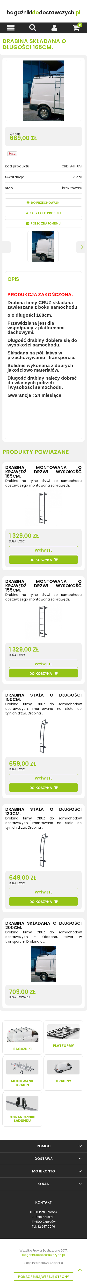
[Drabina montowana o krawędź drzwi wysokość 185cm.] (43, 509)
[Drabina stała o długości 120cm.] (43, 851)
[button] (11, 28)
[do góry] (80, 1270)
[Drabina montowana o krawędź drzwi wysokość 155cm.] (43, 623)
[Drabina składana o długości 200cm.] (43, 965)
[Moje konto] (54, 28)
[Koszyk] (76, 28)
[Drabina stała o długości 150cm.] (43, 737)
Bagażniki (22, 1048)
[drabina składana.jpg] (43, 246)
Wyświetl (43, 550)
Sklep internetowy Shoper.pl (44, 1263)
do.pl (43, 12)
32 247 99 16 (46, 1226)
